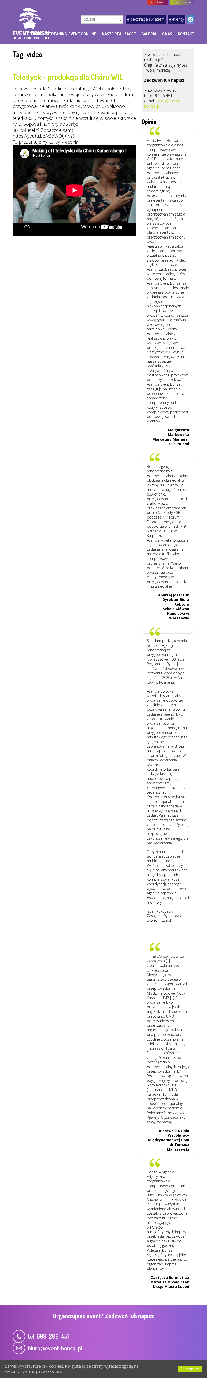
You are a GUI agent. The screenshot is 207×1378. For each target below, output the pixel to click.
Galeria (149, 33)
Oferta (34, 33)
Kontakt (186, 33)
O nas (167, 33)
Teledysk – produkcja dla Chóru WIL (68, 77)
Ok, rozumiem (190, 1369)
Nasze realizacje (119, 33)
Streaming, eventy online (71, 33)
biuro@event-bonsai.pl (162, 103)
